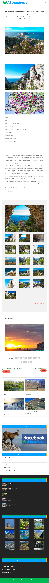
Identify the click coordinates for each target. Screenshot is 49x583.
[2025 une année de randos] (4, 505)
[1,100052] (10, 298)
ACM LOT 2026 (7, 467)
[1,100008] (38, 253)
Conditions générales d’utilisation (10, 563)
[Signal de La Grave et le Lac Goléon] (35, 385)
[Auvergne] (4, 494)
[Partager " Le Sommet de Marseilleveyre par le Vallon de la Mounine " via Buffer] (31, 358)
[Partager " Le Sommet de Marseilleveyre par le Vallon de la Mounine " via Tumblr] (23, 358)
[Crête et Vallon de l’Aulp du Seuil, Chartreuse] (14, 404)
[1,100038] (38, 287)
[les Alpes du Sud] (4, 484)
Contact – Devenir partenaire (8, 566)
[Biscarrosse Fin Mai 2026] (4, 489)
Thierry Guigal (13, 16)
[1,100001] (10, 241)
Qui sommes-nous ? (6, 572)
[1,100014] (38, 264)
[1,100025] (24, 287)
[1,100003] (38, 241)
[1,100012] (10, 264)
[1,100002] (24, 231)
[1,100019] (38, 276)
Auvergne (6, 464)
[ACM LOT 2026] (4, 499)
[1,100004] (10, 253)
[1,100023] (24, 276)
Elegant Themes (21, 579)
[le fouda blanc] (24, 114)
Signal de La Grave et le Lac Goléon (33, 392)
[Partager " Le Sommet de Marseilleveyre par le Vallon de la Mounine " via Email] (36, 358)
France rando (36, 16)
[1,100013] (24, 264)
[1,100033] (10, 287)
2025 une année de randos (9, 470)
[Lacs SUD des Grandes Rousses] (35, 404)
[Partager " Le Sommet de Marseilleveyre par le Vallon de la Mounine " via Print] (39, 358)
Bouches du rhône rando (28, 16)
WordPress (33, 579)
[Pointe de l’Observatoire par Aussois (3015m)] (14, 385)
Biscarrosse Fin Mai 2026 (9, 461)
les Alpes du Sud (7, 457)
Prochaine (41, 303)
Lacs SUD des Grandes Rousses (32, 411)
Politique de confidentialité (8, 569)
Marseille (20, 154)
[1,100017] (10, 276)
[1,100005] (24, 253)
